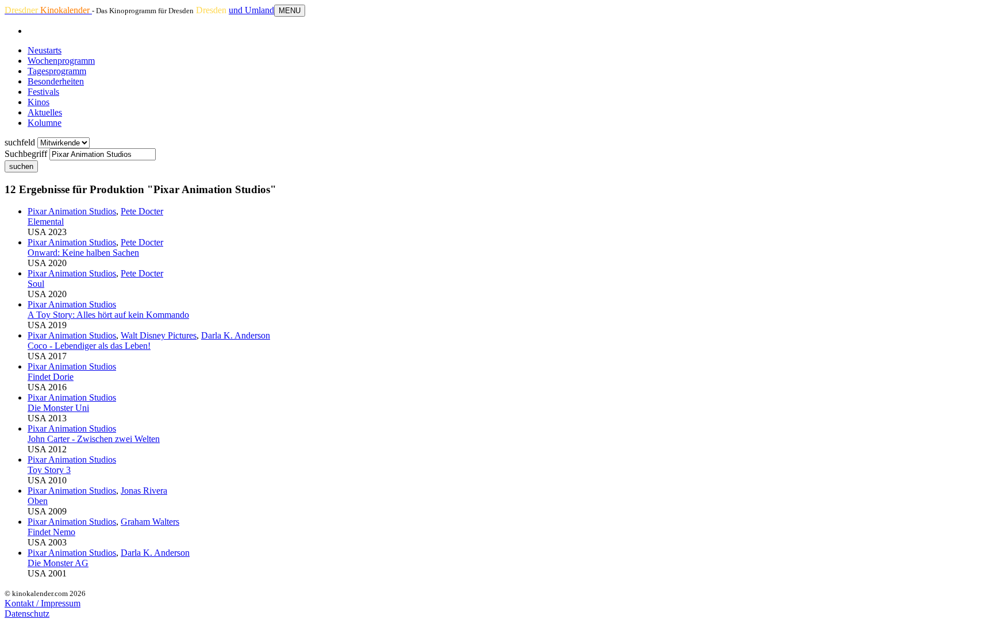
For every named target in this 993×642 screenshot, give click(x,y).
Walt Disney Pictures (159, 335)
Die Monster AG (58, 563)
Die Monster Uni (58, 408)
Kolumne (44, 123)
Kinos (38, 102)
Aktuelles (45, 112)
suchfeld (20, 142)
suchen (21, 166)
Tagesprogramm (57, 71)
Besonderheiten (56, 81)
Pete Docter (142, 211)
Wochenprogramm (61, 61)
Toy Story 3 (49, 470)
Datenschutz (27, 613)
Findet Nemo (51, 532)
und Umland (251, 10)
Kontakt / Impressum (42, 603)
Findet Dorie (51, 377)
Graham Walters (150, 521)
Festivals (43, 92)
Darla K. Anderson (235, 335)
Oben (38, 501)
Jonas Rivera (144, 490)
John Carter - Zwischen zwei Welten (94, 439)
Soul (36, 284)
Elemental (46, 221)
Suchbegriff (26, 154)
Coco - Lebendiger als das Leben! (89, 346)
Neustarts (44, 50)
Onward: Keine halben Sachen (83, 252)
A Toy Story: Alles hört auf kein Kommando (108, 315)
